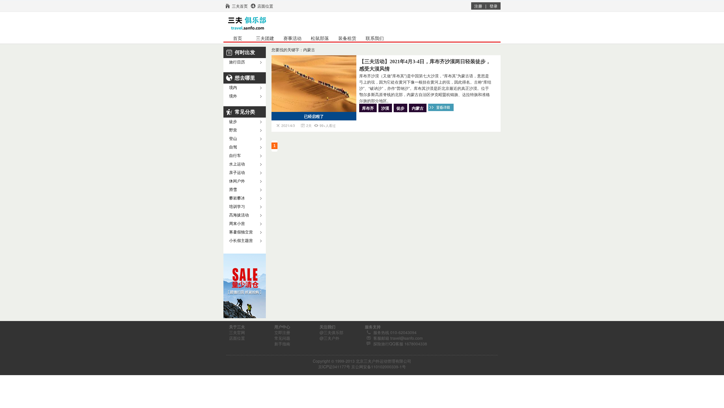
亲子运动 (237, 173)
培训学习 (237, 207)
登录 (493, 6)
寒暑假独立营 (241, 232)
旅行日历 (237, 62)
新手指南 (282, 344)
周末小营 (237, 224)
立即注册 (282, 332)
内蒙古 (418, 108)
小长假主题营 (241, 241)
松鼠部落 (320, 38)
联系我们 (375, 38)
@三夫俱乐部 (331, 332)
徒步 (233, 122)
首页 (237, 38)
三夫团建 (265, 38)
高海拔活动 (239, 215)
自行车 (235, 156)
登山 (233, 139)
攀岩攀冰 (237, 198)
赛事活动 (292, 38)
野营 (233, 130)
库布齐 (368, 108)
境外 (233, 96)
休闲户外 (237, 181)
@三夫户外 (329, 338)
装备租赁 (347, 38)
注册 (478, 6)
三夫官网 (237, 332)
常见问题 (282, 338)
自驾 (233, 147)
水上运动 (237, 164)
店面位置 (237, 338)
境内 (233, 88)
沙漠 (385, 108)
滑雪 (233, 190)
